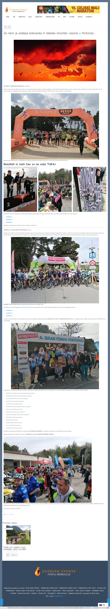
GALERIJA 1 (9, 217)
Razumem (95, 607)
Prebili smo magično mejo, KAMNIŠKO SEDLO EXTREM (15, 548)
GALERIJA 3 (9, 222)
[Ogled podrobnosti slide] (68, 9)
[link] (7, 21)
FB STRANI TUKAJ (27, 307)
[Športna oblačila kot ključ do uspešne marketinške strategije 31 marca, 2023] (108, 602)
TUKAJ (69, 91)
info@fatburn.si (59, 596)
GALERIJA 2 (9, 219)
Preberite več (88, 607)
